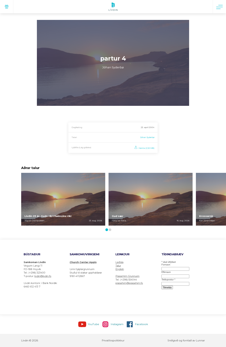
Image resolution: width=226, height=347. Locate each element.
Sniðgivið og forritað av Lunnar (186, 340)
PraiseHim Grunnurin (127, 276)
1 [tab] (107, 230)
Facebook (141, 324)
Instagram (117, 324)
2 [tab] (110, 230)
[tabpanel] (63, 199)
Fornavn (165, 264)
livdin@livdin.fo (42, 276)
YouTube (93, 324)
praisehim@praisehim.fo (129, 283)
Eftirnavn (166, 272)
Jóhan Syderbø (147, 137)
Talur (118, 265)
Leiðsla (119, 262)
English (119, 269)
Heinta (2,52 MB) (146, 148)
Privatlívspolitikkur (113, 340)
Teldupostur (168, 279)
